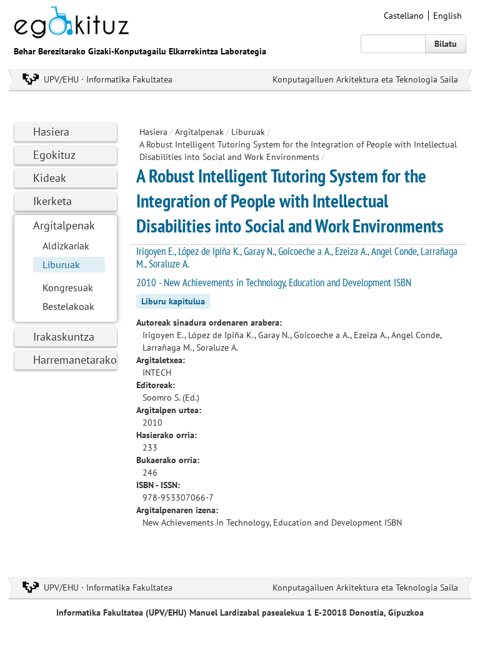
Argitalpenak (64, 225)
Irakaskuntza (63, 336)
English (447, 16)
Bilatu (445, 43)
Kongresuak (67, 287)
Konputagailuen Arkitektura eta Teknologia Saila (365, 79)
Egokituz (54, 155)
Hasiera (51, 131)
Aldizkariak (65, 245)
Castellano (404, 16)
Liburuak (61, 264)
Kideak (49, 178)
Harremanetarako (75, 359)
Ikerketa (52, 201)
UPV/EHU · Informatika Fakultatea (108, 79)
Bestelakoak (68, 306)
